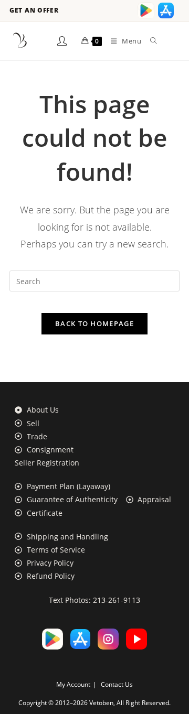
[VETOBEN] (19, 40)
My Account (73, 684)
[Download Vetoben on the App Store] (166, 10)
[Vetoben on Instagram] (108, 639)
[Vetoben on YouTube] (136, 639)
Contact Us (117, 684)
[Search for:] (150, 40)
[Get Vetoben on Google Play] (146, 10)
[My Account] (61, 40)
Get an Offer (34, 10)
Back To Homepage (94, 323)
